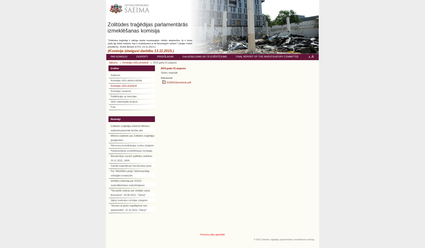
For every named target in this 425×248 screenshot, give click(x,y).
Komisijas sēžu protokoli (135, 62)
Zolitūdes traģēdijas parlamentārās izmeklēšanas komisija (148, 27)
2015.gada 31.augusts (173, 68)
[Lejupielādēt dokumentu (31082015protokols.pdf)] (164, 82)
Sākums (113, 62)
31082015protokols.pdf (178, 82)
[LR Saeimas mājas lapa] (130, 11)
